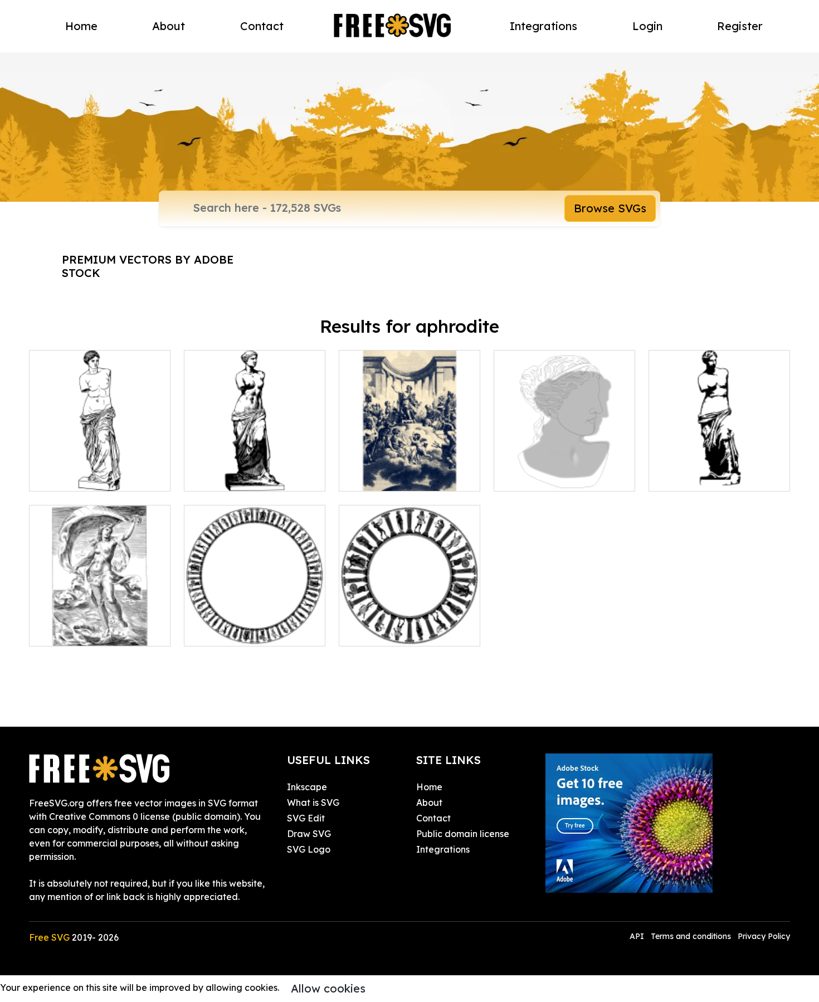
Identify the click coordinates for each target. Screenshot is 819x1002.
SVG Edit (306, 818)
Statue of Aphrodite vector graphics (100, 469)
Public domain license (462, 833)
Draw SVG (309, 833)
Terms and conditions (691, 936)
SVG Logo (308, 849)
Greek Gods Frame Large (406, 630)
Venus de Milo (690, 475)
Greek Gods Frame (236, 630)
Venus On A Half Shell (87, 630)
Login (647, 26)
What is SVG (313, 802)
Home (81, 26)
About (168, 26)
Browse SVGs (610, 208)
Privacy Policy (764, 936)
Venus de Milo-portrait (554, 475)
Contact (262, 26)
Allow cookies (328, 988)
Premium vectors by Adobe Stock (147, 266)
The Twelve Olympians (399, 475)
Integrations (543, 26)
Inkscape (307, 786)
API (638, 936)
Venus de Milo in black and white (254, 469)
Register (740, 26)
